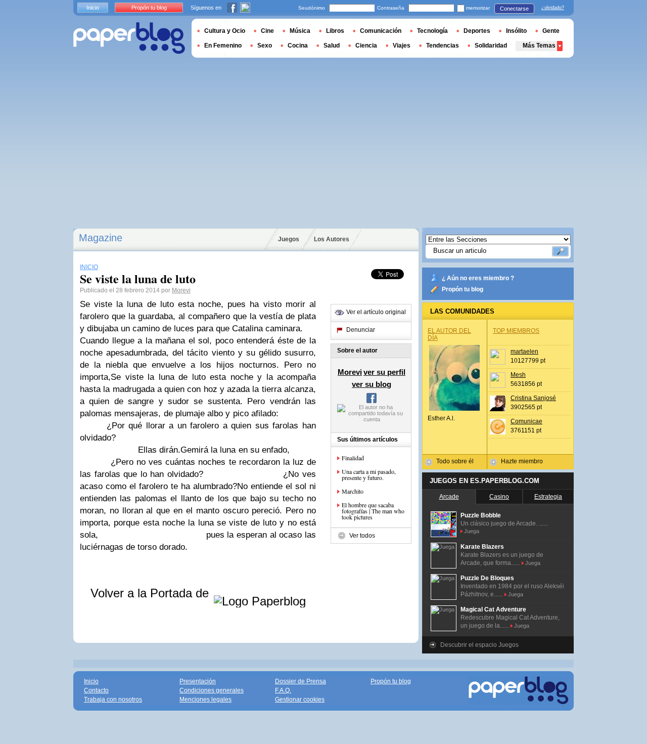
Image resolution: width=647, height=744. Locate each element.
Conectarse (514, 9)
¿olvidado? (552, 7)
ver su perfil (384, 372)
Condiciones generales (211, 690)
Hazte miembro (522, 461)
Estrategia (548, 496)
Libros (335, 30)
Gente (551, 30)
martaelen (524, 351)
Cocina (298, 45)
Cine (267, 30)
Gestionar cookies (300, 699)
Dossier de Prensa (300, 681)
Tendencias (442, 45)
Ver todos (362, 535)
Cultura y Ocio (224, 30)
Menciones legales (205, 699)
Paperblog (129, 38)
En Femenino (223, 45)
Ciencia (366, 45)
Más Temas (539, 45)
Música (300, 30)
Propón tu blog (462, 289)
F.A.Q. (283, 690)
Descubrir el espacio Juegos (479, 644)
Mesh (518, 374)
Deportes (477, 30)
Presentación (197, 681)
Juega (471, 531)
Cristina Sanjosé (533, 398)
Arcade (449, 496)
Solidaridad (491, 45)
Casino (499, 496)
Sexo (264, 45)
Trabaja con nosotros (113, 699)
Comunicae (526, 421)
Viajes (401, 45)
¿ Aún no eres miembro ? (478, 278)
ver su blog (371, 384)
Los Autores (331, 239)
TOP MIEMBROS (516, 330)
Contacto (96, 690)
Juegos (288, 239)
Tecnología (432, 30)
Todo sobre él (455, 461)
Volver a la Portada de (151, 593)
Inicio (92, 8)
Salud (332, 45)
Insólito (516, 30)
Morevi (181, 290)
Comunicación (380, 30)
